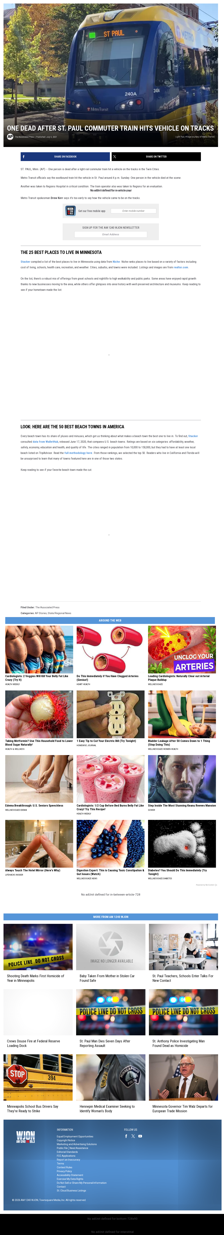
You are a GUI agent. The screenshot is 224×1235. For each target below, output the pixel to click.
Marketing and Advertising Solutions (77, 1144)
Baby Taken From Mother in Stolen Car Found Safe (107, 978)
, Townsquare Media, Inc (51, 1200)
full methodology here (78, 453)
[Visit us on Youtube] (141, 1136)
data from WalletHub (45, 441)
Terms (60, 1163)
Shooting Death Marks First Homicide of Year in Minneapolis (35, 978)
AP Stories (41, 613)
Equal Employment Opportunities (75, 1136)
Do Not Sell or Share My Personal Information (82, 1182)
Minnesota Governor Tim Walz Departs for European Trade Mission (182, 1108)
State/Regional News (59, 613)
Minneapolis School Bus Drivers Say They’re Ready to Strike (32, 1108)
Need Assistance (79, 1148)
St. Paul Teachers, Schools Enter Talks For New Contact (182, 978)
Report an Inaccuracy (68, 1159)
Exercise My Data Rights (70, 1179)
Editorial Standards (67, 1152)
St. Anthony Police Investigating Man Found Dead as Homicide (178, 1043)
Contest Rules (64, 1167)
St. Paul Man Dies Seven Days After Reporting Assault (105, 1043)
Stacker (25, 261)
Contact (61, 1186)
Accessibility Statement (70, 1175)
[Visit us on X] (134, 1136)
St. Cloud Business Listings (71, 1190)
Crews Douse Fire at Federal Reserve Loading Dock (33, 1043)
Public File (62, 1148)
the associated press (47, 607)
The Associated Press (24, 137)
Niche (116, 261)
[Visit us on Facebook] (127, 1136)
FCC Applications (66, 1155)
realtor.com (181, 267)
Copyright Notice (66, 1140)
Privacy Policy (64, 1171)
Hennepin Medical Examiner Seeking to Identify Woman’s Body (107, 1108)
